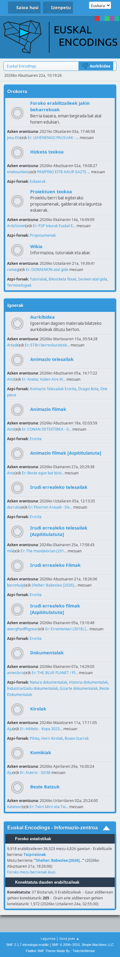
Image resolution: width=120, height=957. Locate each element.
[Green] (107, 18)
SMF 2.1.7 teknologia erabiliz (27, 945)
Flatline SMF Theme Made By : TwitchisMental (60, 951)
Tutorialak (38, 279)
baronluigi (15, 585)
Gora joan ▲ (69, 938)
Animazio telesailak (52, 359)
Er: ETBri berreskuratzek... (47, 345)
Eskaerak (38, 181)
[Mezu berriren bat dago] (17, 113)
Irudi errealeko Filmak (55, 565)
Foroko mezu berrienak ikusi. (31, 872)
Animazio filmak (48, 409)
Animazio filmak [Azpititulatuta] (65, 453)
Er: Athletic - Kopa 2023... (41, 728)
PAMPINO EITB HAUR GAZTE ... (63, 171)
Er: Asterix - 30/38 (35, 772)
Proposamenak (43, 235)
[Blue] (102, 18)
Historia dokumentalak (88, 682)
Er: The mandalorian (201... (44, 551)
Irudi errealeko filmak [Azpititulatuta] (55, 609)
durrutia (14, 507)
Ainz (10, 379)
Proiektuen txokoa (51, 191)
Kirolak (38, 708)
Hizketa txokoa (47, 152)
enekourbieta (18, 171)
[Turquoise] (116, 18)
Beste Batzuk (45, 786)
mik (10, 551)
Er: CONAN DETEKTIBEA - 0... (46, 429)
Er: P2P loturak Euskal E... (54, 225)
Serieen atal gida (92, 279)
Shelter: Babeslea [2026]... (54, 585)
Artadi (12, 345)
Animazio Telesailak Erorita (53, 388)
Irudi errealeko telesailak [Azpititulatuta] (58, 531)
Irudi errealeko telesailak (58, 487)
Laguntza (48, 938)
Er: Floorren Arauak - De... (50, 507)
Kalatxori (14, 806)
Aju (10, 728)
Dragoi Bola (88, 388)
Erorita (36, 438)
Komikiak (40, 752)
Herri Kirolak (52, 738)
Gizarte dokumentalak (79, 688)
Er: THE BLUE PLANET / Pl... (55, 672)
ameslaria (15, 672)
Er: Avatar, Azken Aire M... (44, 379)
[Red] (97, 18)
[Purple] (112, 18)
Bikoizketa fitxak (62, 279)
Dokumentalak (47, 652)
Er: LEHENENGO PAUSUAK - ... (53, 137)
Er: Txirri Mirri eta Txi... (49, 806)
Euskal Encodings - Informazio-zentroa (52, 827)
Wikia (36, 246)
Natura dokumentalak (48, 682)
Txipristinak (35, 854)
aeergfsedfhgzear (22, 629)
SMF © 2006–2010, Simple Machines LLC (83, 945)
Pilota (34, 738)
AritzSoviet (16, 225)
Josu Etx (13, 137)
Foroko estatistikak (32, 838)
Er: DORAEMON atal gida (47, 269)
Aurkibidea (42, 317)
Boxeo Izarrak (77, 738)
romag (12, 269)
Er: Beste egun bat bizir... (43, 473)
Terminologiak (19, 285)
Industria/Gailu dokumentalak (32, 688)
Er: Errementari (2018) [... (67, 629)
